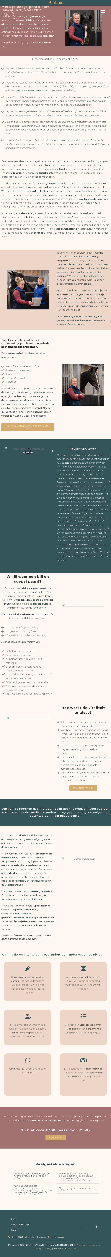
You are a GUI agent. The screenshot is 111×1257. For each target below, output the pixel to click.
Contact (14, 1230)
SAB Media (71, 1248)
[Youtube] (60, 2)
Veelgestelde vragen (20, 1224)
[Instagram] (55, 2)
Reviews (14, 1219)
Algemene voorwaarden (88, 1245)
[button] (3, 451)
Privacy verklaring (42, 1248)
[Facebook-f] (50, 2)
